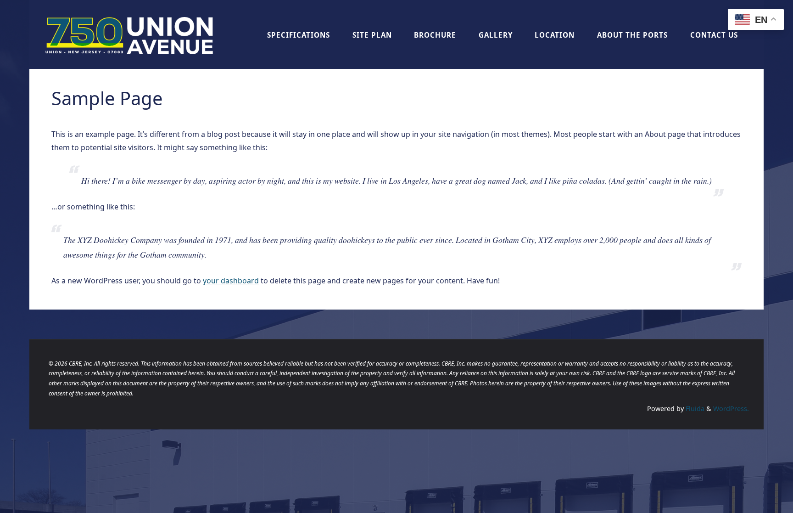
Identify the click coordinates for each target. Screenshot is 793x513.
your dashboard (231, 281)
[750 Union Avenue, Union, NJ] (129, 34)
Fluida (694, 408)
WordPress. (731, 408)
